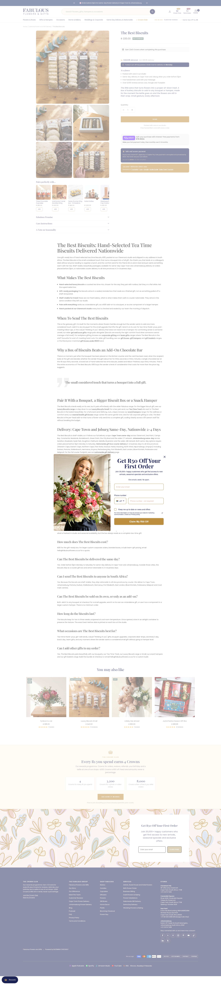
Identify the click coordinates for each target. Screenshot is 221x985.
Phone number (120, 495)
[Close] (164, 457)
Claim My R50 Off (138, 521)
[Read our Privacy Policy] (162, 513)
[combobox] (120, 501)
